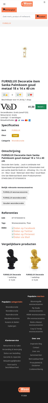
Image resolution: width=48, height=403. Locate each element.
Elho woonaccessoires (36, 318)
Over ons (36, 351)
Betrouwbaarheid (36, 359)
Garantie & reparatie (12, 357)
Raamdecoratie (12, 314)
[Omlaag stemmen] (19, 94)
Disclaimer (36, 365)
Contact (36, 347)
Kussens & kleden (12, 322)
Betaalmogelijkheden (12, 361)
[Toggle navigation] (4, 4)
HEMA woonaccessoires (35, 314)
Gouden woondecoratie (13, 203)
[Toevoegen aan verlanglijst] (30, 94)
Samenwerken (36, 355)
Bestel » (41, 107)
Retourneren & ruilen (12, 346)
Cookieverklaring (36, 369)
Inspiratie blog (36, 344)
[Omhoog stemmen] (5, 94)
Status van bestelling (12, 353)
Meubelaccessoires (12, 318)
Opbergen (12, 326)
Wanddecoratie (12, 311)
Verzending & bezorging (12, 349)
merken (40, 296)
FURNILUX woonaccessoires (15, 192)
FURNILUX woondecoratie (14, 197)
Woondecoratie (18, 141)
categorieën (16, 302)
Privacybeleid (35, 362)
